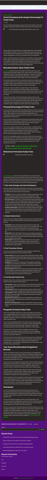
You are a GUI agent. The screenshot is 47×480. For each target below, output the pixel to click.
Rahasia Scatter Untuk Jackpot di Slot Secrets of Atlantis (17, 440)
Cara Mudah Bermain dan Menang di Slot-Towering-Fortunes (18, 447)
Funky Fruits (6, 70)
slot (2, 459)
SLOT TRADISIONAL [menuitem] (8, 175)
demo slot (3, 466)
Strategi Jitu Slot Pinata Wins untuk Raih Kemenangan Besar (18, 444)
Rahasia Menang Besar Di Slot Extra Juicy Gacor (15, 450)
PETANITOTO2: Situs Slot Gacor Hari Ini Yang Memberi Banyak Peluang (20, 437)
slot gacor (3, 463)
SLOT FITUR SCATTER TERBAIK (25, 478)
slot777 (3, 469)
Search (3, 427)
